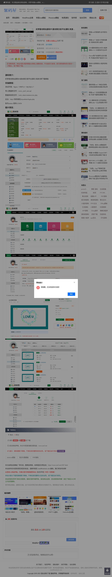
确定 (71, 294)
